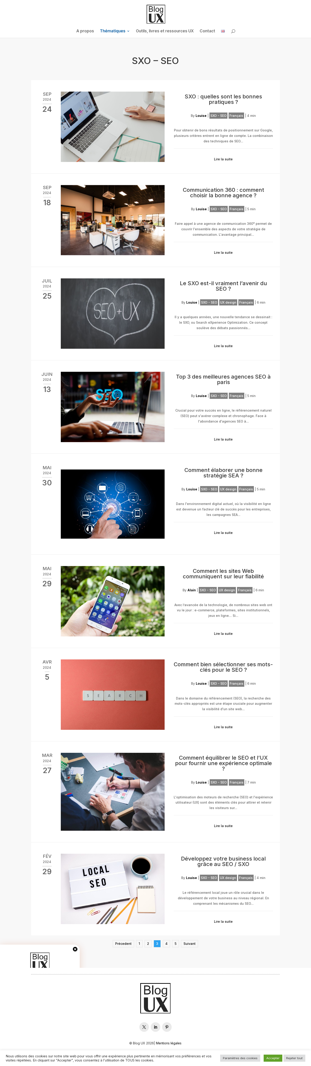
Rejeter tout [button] (294, 1058)
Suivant (190, 944)
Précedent (123, 944)
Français (236, 116)
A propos (85, 31)
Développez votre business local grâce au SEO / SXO (223, 861)
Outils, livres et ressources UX (165, 31)
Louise (201, 116)
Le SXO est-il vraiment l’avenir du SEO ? (223, 286)
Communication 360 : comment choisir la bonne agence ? (223, 193)
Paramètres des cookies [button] (240, 1058)
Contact (207, 31)
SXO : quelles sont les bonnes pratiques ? (223, 99)
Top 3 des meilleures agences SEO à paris (223, 379)
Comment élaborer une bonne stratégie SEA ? (223, 473)
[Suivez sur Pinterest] (167, 1027)
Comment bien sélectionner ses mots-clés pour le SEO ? (223, 667)
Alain (191, 590)
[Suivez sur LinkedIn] (155, 1027)
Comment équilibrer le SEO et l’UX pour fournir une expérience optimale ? (223, 763)
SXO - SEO (218, 116)
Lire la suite (223, 159)
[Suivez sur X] (144, 1027)
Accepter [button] (273, 1058)
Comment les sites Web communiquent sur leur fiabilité (223, 574)
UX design (228, 302)
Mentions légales (168, 1043)
